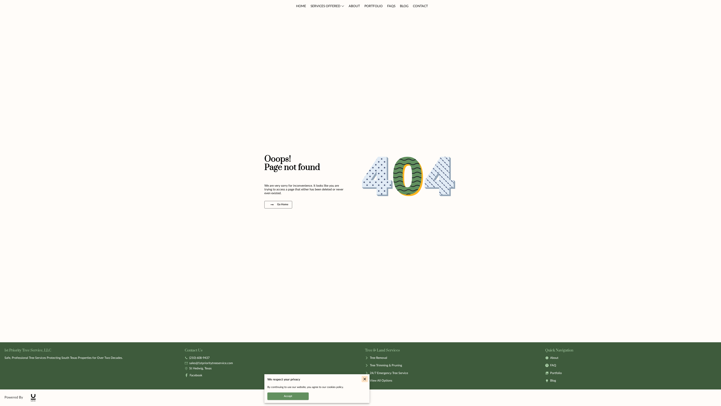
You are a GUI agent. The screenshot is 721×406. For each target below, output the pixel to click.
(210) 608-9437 (199, 357)
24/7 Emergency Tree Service (389, 373)
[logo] (33, 397)
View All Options (381, 380)
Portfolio (556, 373)
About (554, 357)
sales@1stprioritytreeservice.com (211, 363)
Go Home (282, 204)
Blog (553, 380)
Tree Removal (378, 357)
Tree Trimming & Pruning (386, 365)
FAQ (553, 365)
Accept (288, 396)
